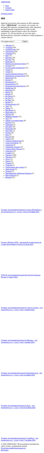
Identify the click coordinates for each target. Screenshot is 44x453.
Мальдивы (9, 112)
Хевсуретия (9, 169)
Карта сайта (10, 10)
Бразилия (9, 62)
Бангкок (8, 58)
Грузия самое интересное (15, 68)
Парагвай (9, 125)
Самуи (7, 139)
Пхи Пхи (8, 131)
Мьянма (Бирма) (11, 116)
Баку (7, 56)
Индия (7, 80)
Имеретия (9, 78)
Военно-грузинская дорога (15, 64)
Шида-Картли (10, 175)
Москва (8, 114)
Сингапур (9, 151)
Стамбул (8, 153)
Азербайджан (10, 49)
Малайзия (9, 110)
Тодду (7, 159)
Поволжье (9, 129)
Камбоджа (9, 88)
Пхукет (8, 133)
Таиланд (8, 155)
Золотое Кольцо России (14, 74)
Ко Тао (8, 98)
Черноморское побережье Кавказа (18, 173)
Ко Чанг (8, 100)
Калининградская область (15, 86)
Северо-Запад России (13, 149)
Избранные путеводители (15, 76)
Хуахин (8, 171)
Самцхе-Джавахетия (13, 141)
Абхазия (8, 45)
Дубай (7, 72)
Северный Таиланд (12, 147)
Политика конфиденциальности (13, 448)
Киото (7, 92)
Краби (7, 102)
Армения (8, 53)
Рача (7, 135)
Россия (8, 137)
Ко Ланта (9, 96)
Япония (8, 177)
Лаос (7, 106)
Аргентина (9, 51)
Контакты (4, 450)
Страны (8, 8)
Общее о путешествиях (14, 120)
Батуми (8, 60)
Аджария (8, 47)
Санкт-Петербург (12, 143)
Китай (7, 94)
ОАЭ (7, 118)
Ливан (7, 108)
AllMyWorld (5, 2)
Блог (7, 6)
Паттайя (8, 127)
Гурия (7, 70)
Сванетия (9, 145)
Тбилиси (8, 157)
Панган (8, 123)
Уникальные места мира (14, 167)
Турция (8, 163)
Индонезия (9, 82)
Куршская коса (11, 104)
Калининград (10, 84)
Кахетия (8, 90)
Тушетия (8, 165)
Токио (7, 161)
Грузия (8, 66)
